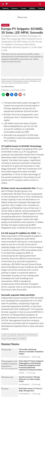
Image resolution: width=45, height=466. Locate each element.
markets (4, 335)
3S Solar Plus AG (22, 335)
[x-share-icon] (7, 96)
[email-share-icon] (20, 96)
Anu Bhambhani (7, 86)
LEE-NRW (22, 338)
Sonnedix (12, 335)
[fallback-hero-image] (9, 353)
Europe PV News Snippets (9, 338)
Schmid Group (33, 335)
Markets (5, 8)
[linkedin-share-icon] (16, 96)
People (23, 8)
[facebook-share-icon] (11, 96)
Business (15, 8)
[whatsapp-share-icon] (3, 96)
